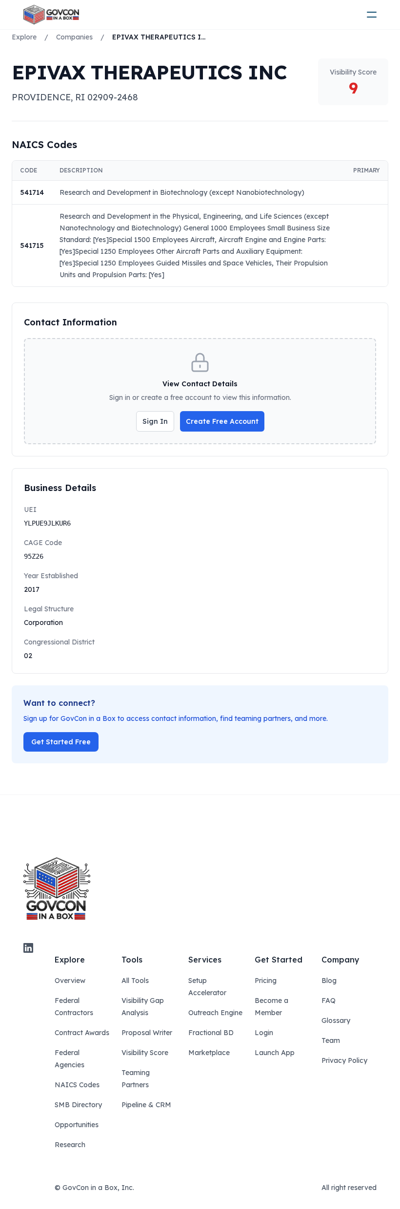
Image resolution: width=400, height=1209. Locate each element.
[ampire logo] (51, 14)
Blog (329, 980)
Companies (74, 37)
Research (70, 1144)
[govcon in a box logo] (56, 888)
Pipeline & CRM (146, 1104)
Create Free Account (222, 421)
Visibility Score (144, 1052)
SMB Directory (78, 1104)
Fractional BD (211, 1032)
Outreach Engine (215, 1012)
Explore (24, 37)
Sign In (155, 421)
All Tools (135, 980)
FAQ (328, 1000)
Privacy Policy (344, 1060)
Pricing (266, 980)
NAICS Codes (77, 1084)
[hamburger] (371, 14)
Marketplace (209, 1052)
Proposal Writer (146, 1032)
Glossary (335, 1020)
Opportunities (77, 1124)
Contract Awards (82, 1032)
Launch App (275, 1052)
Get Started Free (61, 741)
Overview (70, 980)
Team (330, 1040)
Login (264, 1032)
